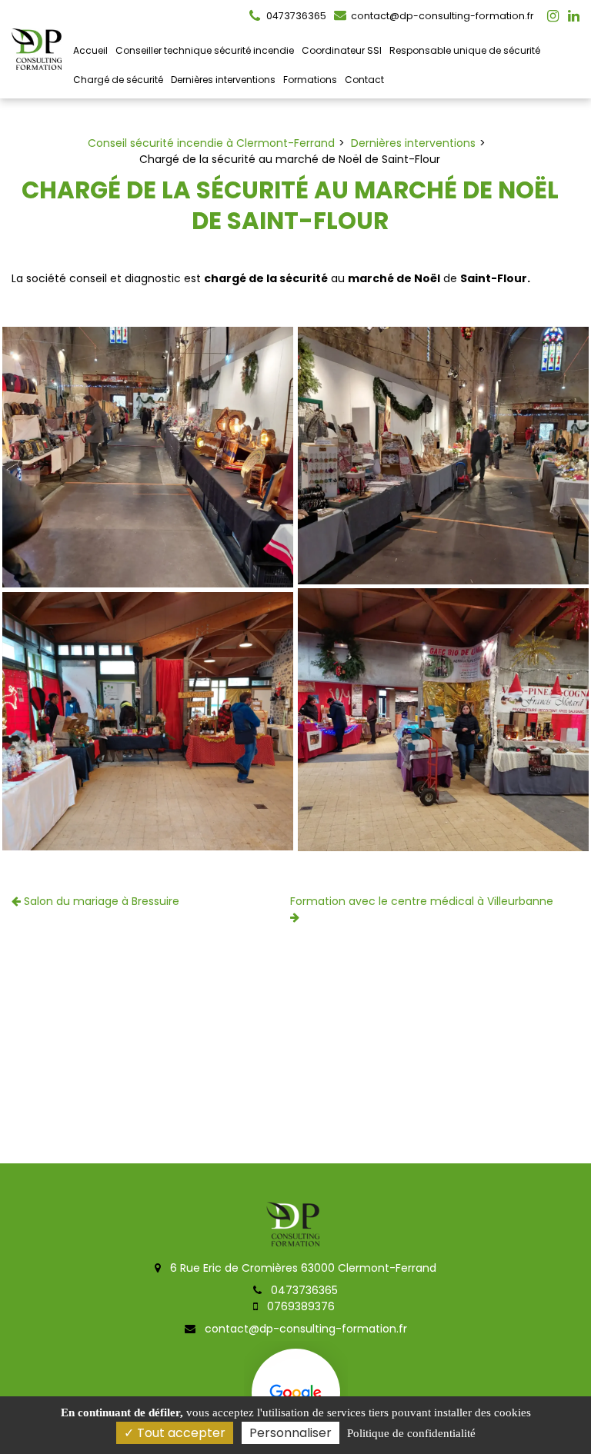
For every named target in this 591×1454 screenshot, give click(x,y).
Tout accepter (179, 1433)
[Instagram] (553, 16)
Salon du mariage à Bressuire (100, 901)
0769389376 (299, 1306)
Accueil (90, 50)
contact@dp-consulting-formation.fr (441, 15)
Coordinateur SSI (342, 50)
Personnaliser (290, 1433)
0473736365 (303, 1290)
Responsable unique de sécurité (464, 50)
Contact (364, 79)
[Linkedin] (573, 16)
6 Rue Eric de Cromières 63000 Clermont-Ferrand (301, 1268)
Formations (310, 79)
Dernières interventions (223, 79)
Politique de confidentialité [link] (411, 1433)
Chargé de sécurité (118, 79)
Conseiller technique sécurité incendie (204, 50)
